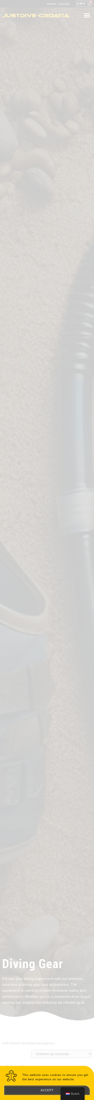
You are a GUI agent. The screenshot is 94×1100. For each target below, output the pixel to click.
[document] (47, 550)
